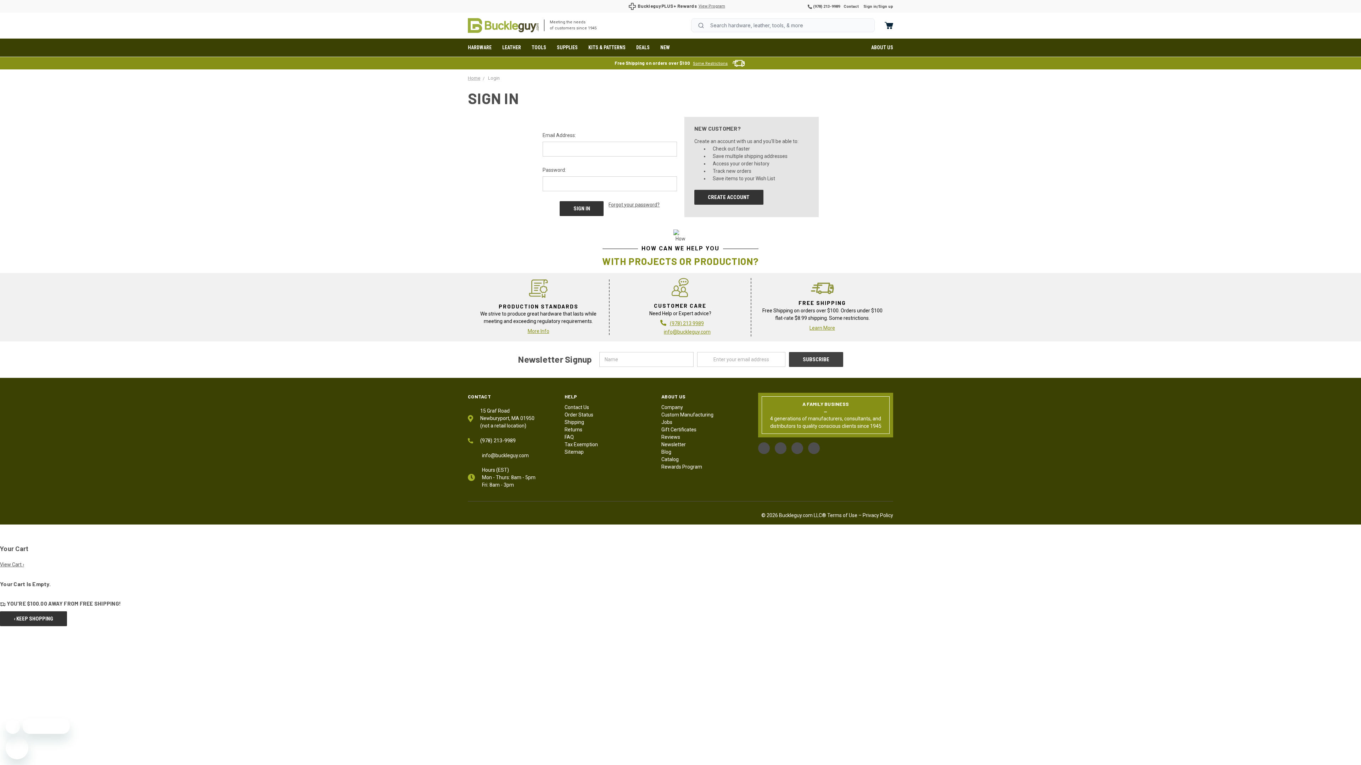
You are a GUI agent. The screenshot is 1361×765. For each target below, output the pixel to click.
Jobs (666, 422)
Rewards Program (681, 467)
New (665, 47)
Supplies (567, 47)
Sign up (885, 6)
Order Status (579, 415)
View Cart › (12, 564)
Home (503, 25)
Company (672, 407)
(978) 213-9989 (826, 6)
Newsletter (673, 444)
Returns (573, 429)
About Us (882, 47)
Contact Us (577, 407)
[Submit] (701, 25)
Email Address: (559, 135)
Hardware (480, 47)
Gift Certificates (678, 429)
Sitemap (574, 452)
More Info (538, 331)
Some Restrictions (710, 63)
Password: (554, 170)
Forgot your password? (634, 205)
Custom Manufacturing (687, 415)
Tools (539, 47)
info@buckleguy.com (687, 332)
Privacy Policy (878, 515)
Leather (511, 47)
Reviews (670, 437)
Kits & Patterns (607, 47)
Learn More (822, 328)
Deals (643, 47)
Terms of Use (842, 515)
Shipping (574, 422)
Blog (666, 452)
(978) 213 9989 (687, 323)
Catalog (670, 459)
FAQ (569, 437)
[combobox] (783, 25)
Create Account (729, 197)
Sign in (870, 6)
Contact (851, 6)
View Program (712, 6)
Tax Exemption (581, 444)
